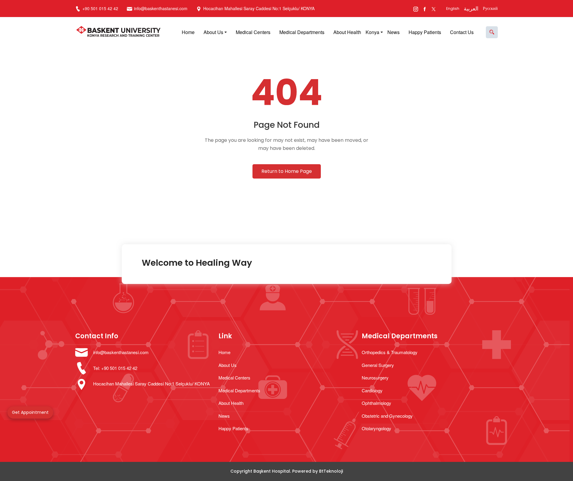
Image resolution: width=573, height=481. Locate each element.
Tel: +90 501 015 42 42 (115, 368)
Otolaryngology (376, 428)
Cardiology (372, 390)
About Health (347, 32)
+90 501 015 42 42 (99, 8)
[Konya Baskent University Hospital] (120, 32)
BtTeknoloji (331, 471)
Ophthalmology (376, 403)
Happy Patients (425, 32)
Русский (490, 8)
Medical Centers (253, 32)
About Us (213, 32)
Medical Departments (301, 32)
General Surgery (378, 365)
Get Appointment (30, 412)
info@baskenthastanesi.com (160, 8)
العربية (471, 8)
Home (188, 32)
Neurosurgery (375, 377)
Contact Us (462, 32)
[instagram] (415, 8)
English (452, 8)
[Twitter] (433, 8)
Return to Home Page (286, 171)
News (393, 32)
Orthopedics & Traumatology (390, 352)
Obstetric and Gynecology (387, 416)
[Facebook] (424, 8)
